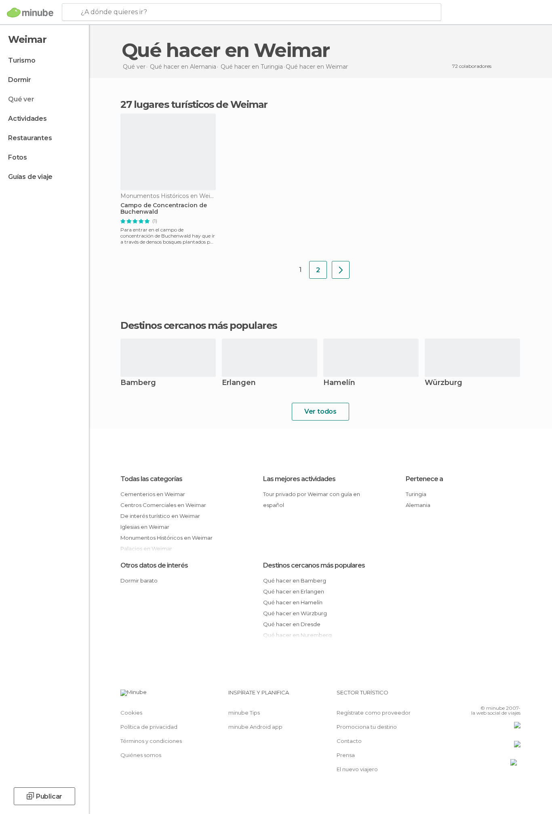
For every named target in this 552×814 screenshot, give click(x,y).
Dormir (19, 80)
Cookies (131, 712)
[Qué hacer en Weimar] (341, 270)
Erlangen (239, 383)
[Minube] (30, 12)
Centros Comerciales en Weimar (163, 505)
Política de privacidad (148, 727)
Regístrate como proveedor (374, 712)
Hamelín (339, 383)
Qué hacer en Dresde (291, 624)
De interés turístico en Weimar (160, 516)
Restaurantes (30, 138)
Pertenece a (424, 479)
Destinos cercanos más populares (198, 325)
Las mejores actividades (299, 479)
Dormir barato (139, 580)
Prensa (346, 755)
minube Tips (244, 712)
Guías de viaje (30, 177)
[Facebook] (474, 696)
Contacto (349, 741)
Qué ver (21, 99)
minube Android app (255, 727)
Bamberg (138, 383)
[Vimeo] (501, 696)
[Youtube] (514, 696)
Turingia (416, 494)
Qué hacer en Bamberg (294, 580)
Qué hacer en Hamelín (292, 602)
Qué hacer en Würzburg (295, 613)
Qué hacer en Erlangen (293, 591)
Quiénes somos (140, 755)
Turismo (22, 60)
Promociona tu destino (367, 727)
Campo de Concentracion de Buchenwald (163, 209)
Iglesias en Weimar (144, 527)
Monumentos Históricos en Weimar (166, 537)
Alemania (418, 505)
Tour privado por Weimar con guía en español (311, 499)
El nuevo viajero (357, 769)
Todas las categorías (151, 479)
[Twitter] (488, 696)
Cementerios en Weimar (152, 494)
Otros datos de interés (154, 565)
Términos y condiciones (151, 741)
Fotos (17, 157)
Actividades (27, 118)
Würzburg (443, 383)
